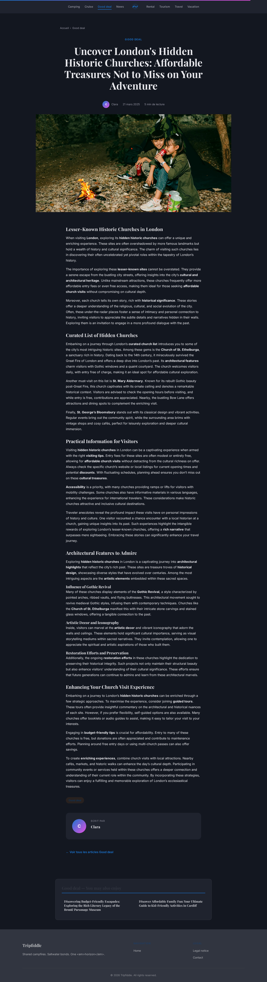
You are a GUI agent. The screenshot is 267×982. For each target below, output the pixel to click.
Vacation (193, 6)
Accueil (64, 28)
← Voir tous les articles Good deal (89, 852)
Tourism (164, 6)
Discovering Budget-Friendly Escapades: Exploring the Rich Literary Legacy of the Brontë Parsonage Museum (92, 905)
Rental (150, 6)
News (120, 6)
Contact (198, 957)
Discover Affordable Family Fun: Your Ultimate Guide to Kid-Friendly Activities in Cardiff (171, 903)
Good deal (105, 6)
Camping (74, 6)
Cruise (89, 6)
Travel (179, 6)
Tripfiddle (31, 945)
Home (137, 950)
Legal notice (201, 950)
